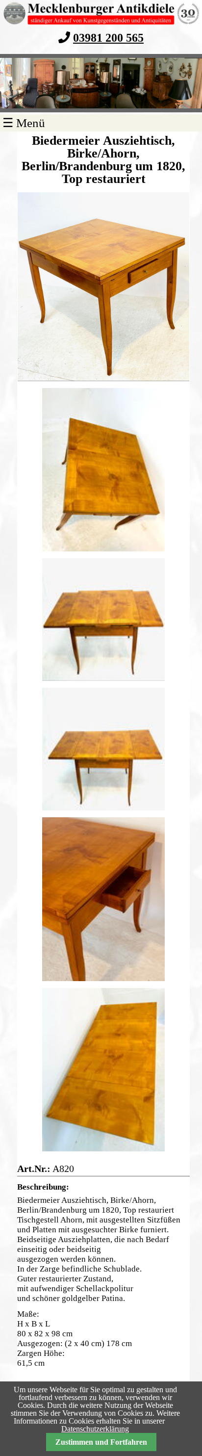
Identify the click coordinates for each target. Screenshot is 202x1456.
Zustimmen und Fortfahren (101, 1442)
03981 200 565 (108, 37)
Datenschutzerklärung (95, 1429)
